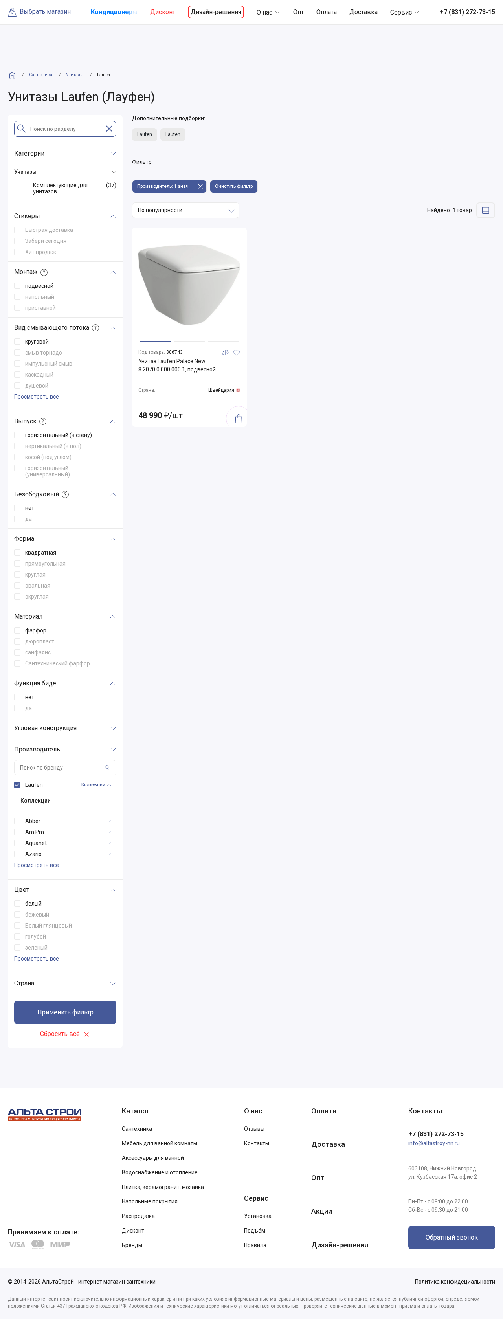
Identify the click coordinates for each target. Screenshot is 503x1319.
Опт (298, 12)
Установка (258, 1216)
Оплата (326, 12)
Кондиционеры (114, 12)
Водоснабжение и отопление (160, 1172)
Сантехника (137, 1129)
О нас (264, 12)
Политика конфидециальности (455, 1282)
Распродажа (138, 1216)
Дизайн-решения (216, 12)
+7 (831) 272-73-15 (436, 1134)
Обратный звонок (452, 1237)
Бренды (132, 1245)
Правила (255, 1245)
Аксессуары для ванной (153, 1158)
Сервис (401, 12)
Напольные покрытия (150, 1201)
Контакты (256, 1143)
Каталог (136, 1111)
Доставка (363, 12)
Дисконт (162, 12)
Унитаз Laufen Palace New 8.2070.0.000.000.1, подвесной (177, 365)
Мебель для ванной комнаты (159, 1143)
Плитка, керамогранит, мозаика (163, 1187)
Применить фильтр (65, 1012)
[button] (155, 341)
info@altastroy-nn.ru (434, 1143)
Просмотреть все (36, 396)
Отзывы (254, 1129)
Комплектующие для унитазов (74, 188)
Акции (321, 1211)
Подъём (254, 1230)
